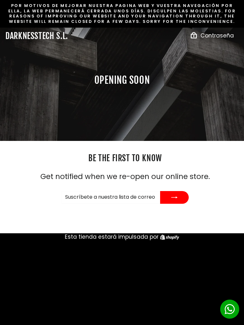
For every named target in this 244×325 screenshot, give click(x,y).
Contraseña (217, 35)
